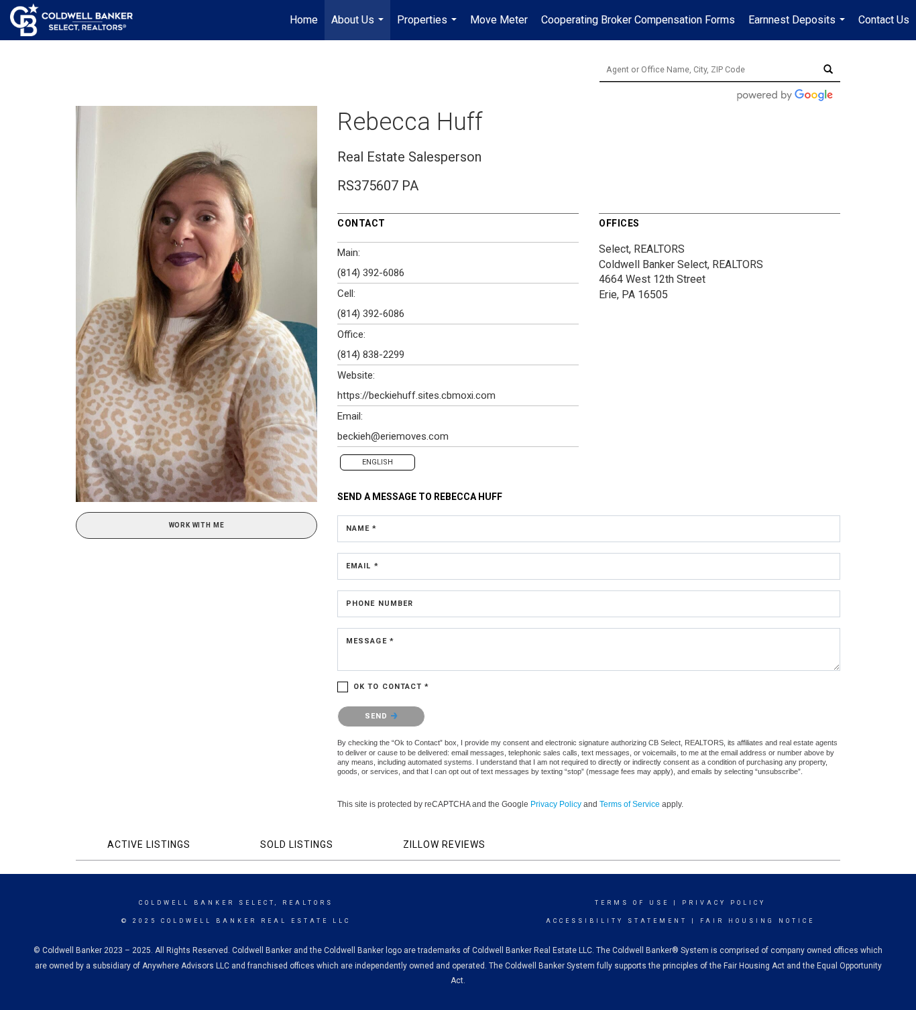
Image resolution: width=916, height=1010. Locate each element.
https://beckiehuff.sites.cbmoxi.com (416, 395)
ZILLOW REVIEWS (444, 844)
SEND (378, 716)
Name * (362, 528)
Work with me (197, 525)
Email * (362, 566)
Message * (370, 641)
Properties (428, 26)
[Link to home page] (78, 20)
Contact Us (883, 19)
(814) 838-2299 (370, 355)
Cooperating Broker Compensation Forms (638, 19)
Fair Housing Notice (757, 921)
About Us (359, 26)
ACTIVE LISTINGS (148, 844)
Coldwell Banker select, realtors (236, 902)
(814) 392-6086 (370, 273)
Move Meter (499, 19)
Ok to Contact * (391, 686)
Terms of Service (629, 804)
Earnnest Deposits (798, 26)
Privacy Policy (555, 804)
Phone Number (379, 603)
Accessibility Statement (616, 921)
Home (304, 19)
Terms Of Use (632, 902)
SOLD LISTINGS (296, 844)
